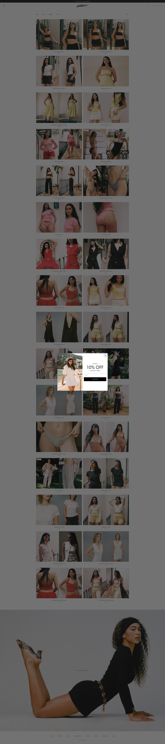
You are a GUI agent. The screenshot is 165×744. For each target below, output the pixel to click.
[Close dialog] (105, 355)
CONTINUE (95, 379)
